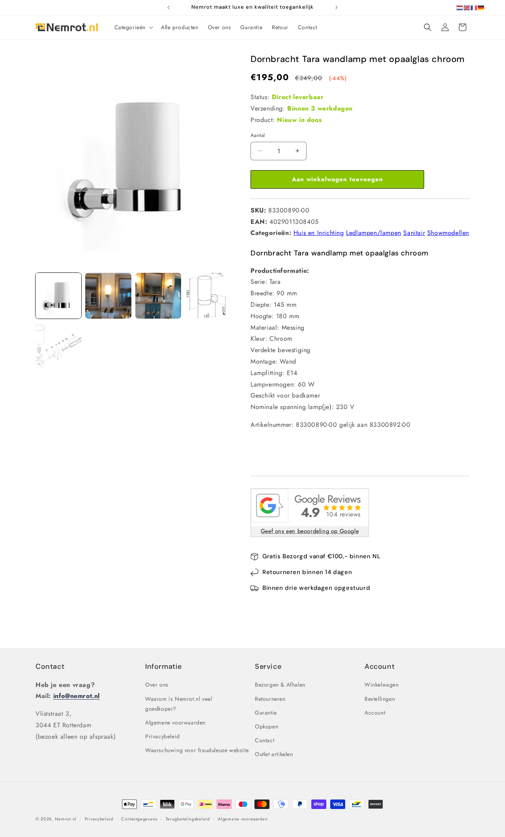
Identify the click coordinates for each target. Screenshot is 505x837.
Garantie (266, 713)
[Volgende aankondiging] (336, 7)
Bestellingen (380, 699)
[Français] (474, 7)
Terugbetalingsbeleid (188, 818)
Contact (50, 666)
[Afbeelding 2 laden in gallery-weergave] (108, 296)
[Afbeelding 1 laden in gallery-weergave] (58, 296)
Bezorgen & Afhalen (280, 685)
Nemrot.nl (66, 819)
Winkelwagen (382, 685)
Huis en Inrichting (319, 232)
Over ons (156, 685)
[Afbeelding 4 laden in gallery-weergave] (208, 296)
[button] (133, 27)
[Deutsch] (481, 7)
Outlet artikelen (274, 754)
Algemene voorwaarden (175, 722)
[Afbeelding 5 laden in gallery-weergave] (58, 345)
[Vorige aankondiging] (168, 7)
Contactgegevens (139, 818)
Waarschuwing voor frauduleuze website (197, 750)
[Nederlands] (460, 7)
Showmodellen (448, 232)
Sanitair (414, 232)
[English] (467, 7)
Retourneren (270, 699)
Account (375, 713)
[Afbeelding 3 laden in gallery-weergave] (158, 296)
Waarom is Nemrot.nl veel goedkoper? (178, 704)
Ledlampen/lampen (373, 232)
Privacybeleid (162, 736)
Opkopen (266, 726)
